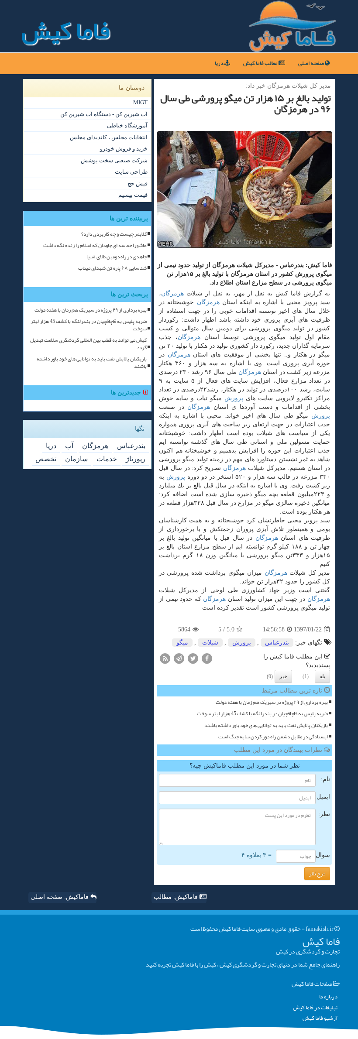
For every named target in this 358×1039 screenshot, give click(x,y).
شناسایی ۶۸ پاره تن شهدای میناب (112, 268)
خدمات (106, 459)
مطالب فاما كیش (261, 63)
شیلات (210, 642)
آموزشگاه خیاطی (127, 125)
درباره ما (328, 997)
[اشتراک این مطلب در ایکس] (193, 658)
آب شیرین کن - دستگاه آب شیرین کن (104, 114)
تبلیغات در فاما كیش (315, 1008)
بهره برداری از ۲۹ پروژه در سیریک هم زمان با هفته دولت (272, 702)
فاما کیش (66, 30)
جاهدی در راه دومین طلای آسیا (116, 257)
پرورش (233, 398)
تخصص (45, 459)
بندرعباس (277, 642)
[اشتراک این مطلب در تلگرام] (179, 658)
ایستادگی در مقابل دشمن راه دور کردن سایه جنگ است (273, 737)
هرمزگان (172, 293)
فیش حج (137, 183)
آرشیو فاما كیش (320, 1018)
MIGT (140, 102)
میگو (182, 642)
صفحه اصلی (311, 63)
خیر (283, 676)
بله (322, 676)
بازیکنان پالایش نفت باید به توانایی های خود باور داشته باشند (266, 725)
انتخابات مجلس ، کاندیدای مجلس (109, 137)
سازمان (76, 459)
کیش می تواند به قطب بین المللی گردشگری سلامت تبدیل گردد (88, 344)
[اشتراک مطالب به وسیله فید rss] (165, 658)
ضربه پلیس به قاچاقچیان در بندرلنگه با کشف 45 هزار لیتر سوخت (262, 714)
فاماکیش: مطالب (177, 897)
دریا (219, 63)
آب (69, 445)
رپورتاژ (135, 459)
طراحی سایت (131, 171)
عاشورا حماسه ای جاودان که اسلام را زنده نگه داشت (95, 245)
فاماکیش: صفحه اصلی (60, 897)
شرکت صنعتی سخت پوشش (114, 160)
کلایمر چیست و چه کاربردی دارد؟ (114, 234)
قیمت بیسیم (133, 195)
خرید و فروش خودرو (124, 148)
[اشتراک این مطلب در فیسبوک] (207, 658)
